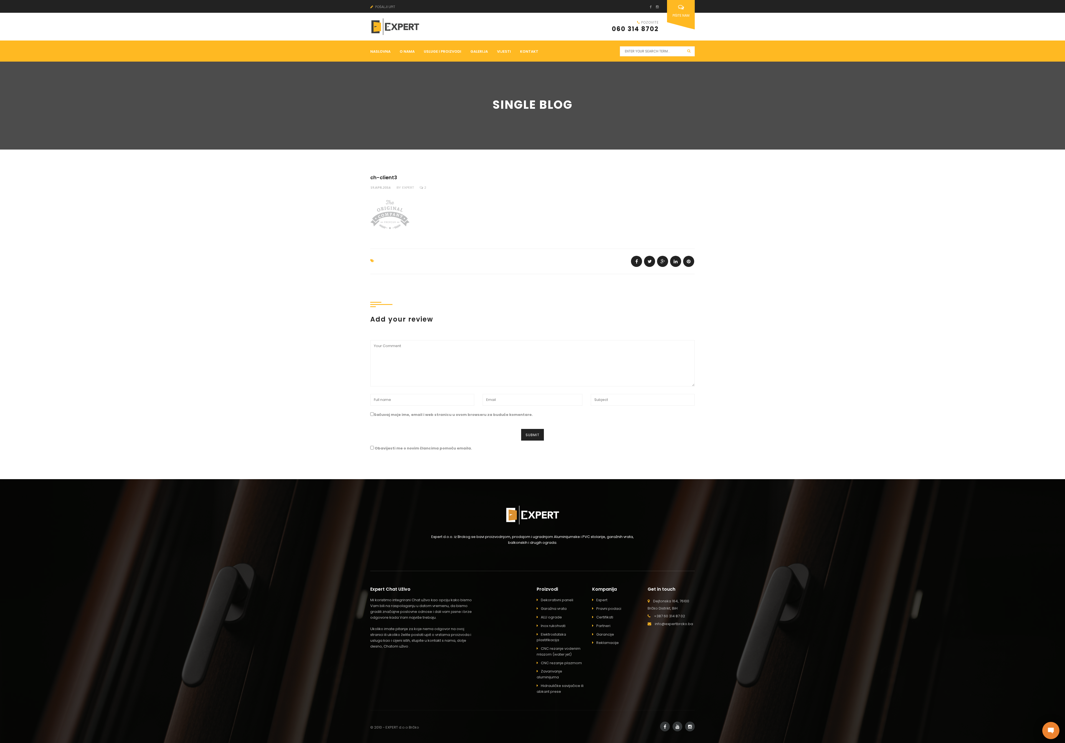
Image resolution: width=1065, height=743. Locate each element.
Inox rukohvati (553, 625)
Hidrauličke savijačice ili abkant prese (560, 688)
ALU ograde (551, 617)
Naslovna (380, 51)
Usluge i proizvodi (442, 51)
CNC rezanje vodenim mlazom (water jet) (558, 651)
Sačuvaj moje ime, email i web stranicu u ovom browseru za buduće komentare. (453, 414)
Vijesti (504, 51)
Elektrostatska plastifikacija (551, 637)
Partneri (603, 625)
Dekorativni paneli (557, 600)
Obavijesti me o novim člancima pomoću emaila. (423, 448)
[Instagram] (655, 6)
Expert (408, 187)
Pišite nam (681, 15)
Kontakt (529, 51)
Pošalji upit (384, 6)
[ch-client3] (636, 261)
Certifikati (604, 617)
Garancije (605, 634)
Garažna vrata (554, 608)
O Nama (407, 51)
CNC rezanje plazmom (561, 663)
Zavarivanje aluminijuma (549, 674)
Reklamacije (607, 642)
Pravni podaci (608, 608)
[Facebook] (649, 6)
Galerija (479, 51)
